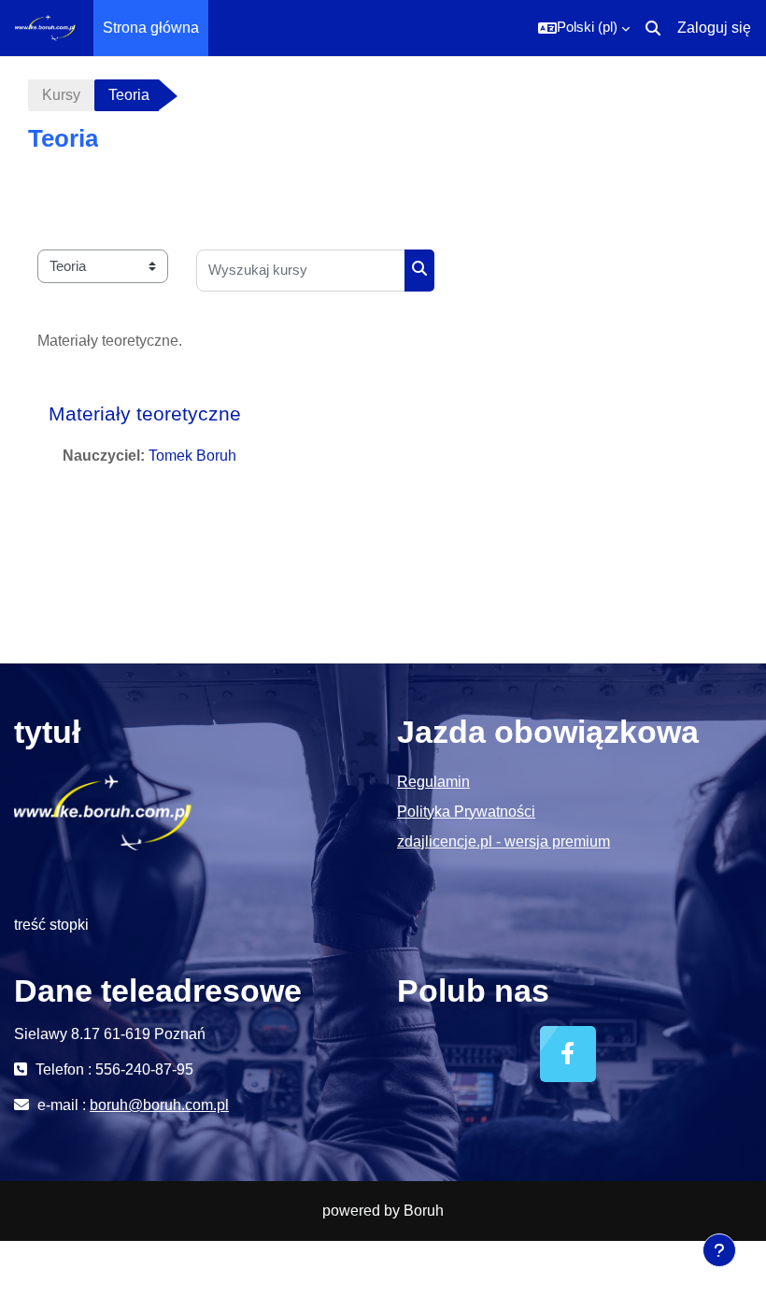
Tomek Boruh (192, 455)
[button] (584, 28)
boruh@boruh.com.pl (159, 1105)
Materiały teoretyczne (145, 413)
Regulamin (433, 782)
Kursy (61, 95)
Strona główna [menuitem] (151, 28)
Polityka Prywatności (466, 812)
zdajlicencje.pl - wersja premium (503, 841)
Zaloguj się (714, 28)
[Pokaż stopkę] (719, 1250)
